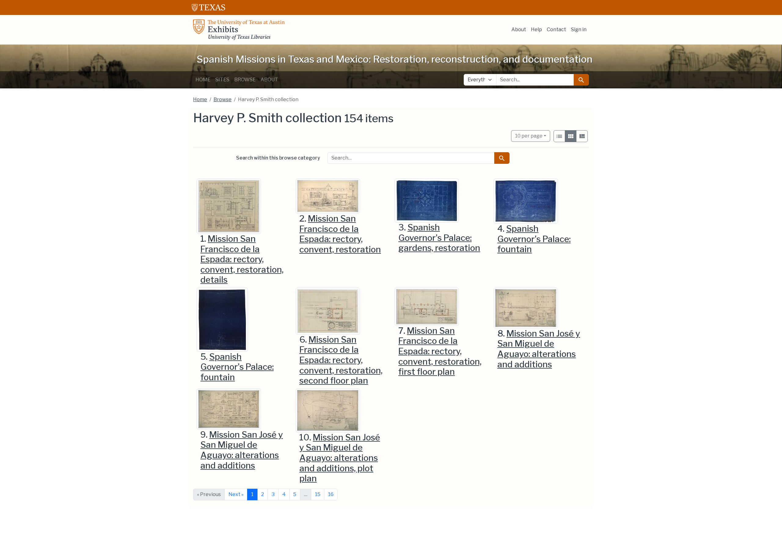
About (518, 29)
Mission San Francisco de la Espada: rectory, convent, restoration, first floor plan (439, 351)
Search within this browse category (278, 158)
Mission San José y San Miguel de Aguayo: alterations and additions (538, 349)
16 (331, 494)
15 (317, 494)
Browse (245, 80)
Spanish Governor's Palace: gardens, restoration (439, 237)
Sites (222, 80)
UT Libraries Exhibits (239, 29)
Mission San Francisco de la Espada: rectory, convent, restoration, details (241, 259)
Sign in (578, 29)
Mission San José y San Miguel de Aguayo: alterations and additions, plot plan (339, 458)
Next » (235, 494)
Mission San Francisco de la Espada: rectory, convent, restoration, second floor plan (340, 360)
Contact (556, 29)
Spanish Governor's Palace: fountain (534, 238)
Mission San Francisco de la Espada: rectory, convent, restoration (340, 234)
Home (203, 80)
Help (536, 29)
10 (529, 136)
